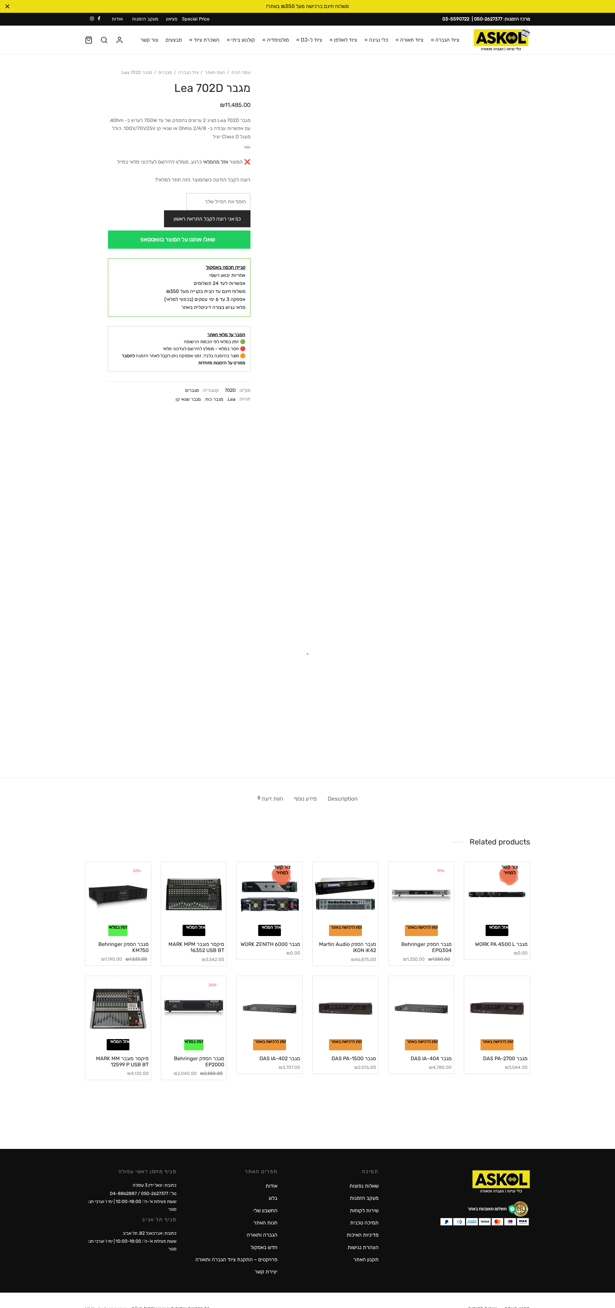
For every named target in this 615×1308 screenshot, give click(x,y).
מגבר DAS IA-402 (279, 1058)
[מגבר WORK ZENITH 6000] (269, 894)
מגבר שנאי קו (188, 399)
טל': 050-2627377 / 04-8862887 (143, 1193)
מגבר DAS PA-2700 (505, 1058)
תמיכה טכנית (364, 1223)
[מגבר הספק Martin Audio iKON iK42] (345, 894)
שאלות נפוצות (364, 1186)
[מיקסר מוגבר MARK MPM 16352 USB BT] (194, 894)
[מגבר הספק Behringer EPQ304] (421, 894)
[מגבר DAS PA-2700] (497, 1008)
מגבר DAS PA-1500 (354, 1058)
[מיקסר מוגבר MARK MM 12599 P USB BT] (118, 1008)
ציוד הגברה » (445, 40)
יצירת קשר (266, 1272)
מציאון (171, 19)
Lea (231, 399)
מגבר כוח (214, 399)
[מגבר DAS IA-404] (421, 1008)
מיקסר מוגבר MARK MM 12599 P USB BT (122, 1061)
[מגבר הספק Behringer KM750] (118, 894)
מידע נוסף (305, 798)
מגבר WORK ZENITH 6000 (270, 944)
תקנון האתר (366, 1259)
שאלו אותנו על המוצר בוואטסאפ (177, 239)
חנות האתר (215, 72)
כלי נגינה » (376, 40)
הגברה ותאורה (262, 1235)
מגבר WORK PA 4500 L (501, 944)
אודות (117, 19)
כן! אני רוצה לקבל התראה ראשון (207, 219)
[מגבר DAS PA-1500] (345, 1008)
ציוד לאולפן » (343, 40)
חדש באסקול (263, 1247)
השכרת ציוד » (204, 40)
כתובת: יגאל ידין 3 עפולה (154, 1185)
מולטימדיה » (275, 40)
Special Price (195, 19)
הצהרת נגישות (363, 1247)
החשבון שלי (265, 1210)
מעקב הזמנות (145, 19)
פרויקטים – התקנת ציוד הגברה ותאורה (236, 1259)
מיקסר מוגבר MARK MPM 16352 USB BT (196, 947)
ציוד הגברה (188, 72)
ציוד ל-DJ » (309, 40)
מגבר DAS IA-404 (431, 1058)
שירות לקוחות (364, 1210)
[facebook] (99, 19)
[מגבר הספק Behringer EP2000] (194, 1008)
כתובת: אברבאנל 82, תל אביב (149, 1233)
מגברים (165, 72)
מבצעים (174, 40)
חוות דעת (270, 798)
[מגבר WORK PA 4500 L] (497, 894)
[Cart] (89, 40)
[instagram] (92, 19)
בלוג (272, 1198)
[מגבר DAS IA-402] (269, 1008)
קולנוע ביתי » (241, 40)
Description (343, 798)
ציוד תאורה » (409, 40)
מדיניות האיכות (363, 1235)
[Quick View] (486, 921)
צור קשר (149, 40)
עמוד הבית (240, 72)
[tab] (343, 798)
